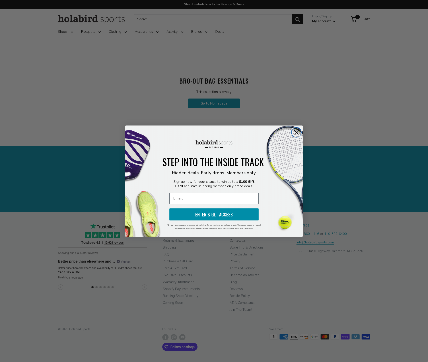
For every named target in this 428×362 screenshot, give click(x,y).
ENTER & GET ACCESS (214, 214)
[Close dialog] (296, 132)
